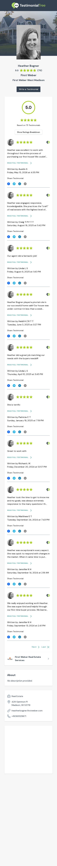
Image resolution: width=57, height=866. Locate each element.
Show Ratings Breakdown (28, 132)
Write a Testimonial (28, 89)
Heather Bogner (28, 66)
